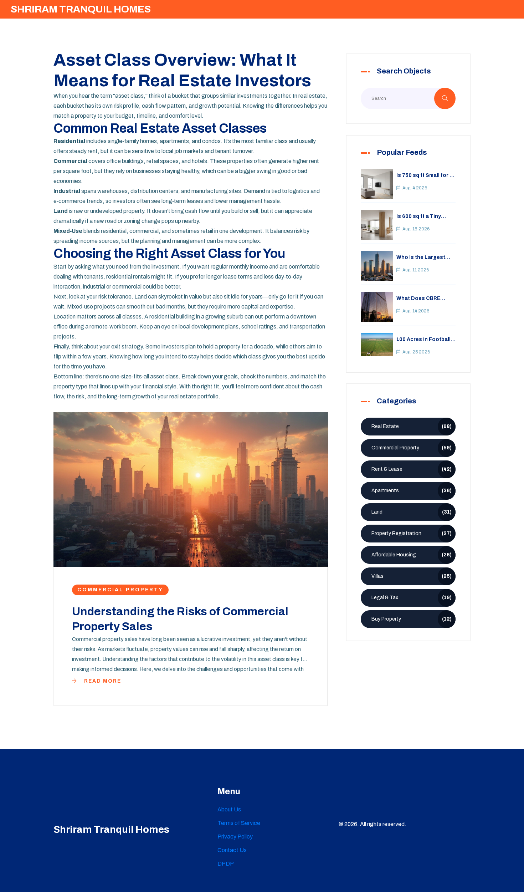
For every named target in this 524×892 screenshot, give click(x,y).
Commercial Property (120, 589)
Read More (101, 681)
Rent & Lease (411, 469)
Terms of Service (238, 823)
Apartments (411, 490)
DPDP (225, 864)
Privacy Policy (235, 837)
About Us (229, 809)
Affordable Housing (411, 554)
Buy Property (411, 619)
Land (411, 512)
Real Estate (411, 426)
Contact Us (232, 850)
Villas (411, 576)
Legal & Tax (411, 597)
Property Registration (411, 533)
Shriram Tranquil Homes (81, 9)
